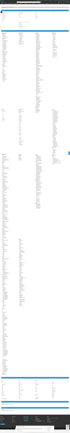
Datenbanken (4, 202)
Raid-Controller (4, 243)
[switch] (67, 429)
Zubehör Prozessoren (21, 285)
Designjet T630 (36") (55, 131)
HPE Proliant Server (37, 155)
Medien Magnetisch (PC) (4, 274)
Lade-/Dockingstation (5, 226)
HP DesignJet (53, 123)
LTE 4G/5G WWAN (38, 104)
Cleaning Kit (20, 296)
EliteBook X (36, 50)
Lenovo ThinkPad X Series (5, 298)
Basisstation (20, 156)
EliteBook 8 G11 (37, 39)
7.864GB (3, 331)
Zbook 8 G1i (54, 37)
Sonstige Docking (38, 89)
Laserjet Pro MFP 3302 (55, 120)
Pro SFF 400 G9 (4, 49)
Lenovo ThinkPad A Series (5, 350)
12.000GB (4, 250)
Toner (52, 148)
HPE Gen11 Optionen (37, 180)
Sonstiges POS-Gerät (5, 192)
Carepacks (36, 202)
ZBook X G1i (54, 41)
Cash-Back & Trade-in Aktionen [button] (39, 0)
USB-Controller (20, 283)
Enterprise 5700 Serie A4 (55, 111)
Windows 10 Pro (4, 216)
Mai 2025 (3, 403)
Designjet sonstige (55, 134)
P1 (19, 124)
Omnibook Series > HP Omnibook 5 (39, 79)
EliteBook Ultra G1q (38, 63)
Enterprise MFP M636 (55, 144)
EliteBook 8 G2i (37, 35)
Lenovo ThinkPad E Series (5, 294)
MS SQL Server (37, 164)
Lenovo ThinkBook (4, 349)
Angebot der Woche (56, 0)
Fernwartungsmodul (21, 243)
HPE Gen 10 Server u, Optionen (38, 187)
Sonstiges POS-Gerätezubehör (6, 231)
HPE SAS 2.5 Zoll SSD (38, 177)
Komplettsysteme (3, 269)
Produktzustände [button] (63, 0)
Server (2, 311)
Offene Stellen (59, 0)
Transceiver (53, 163)
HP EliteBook (4, 287)
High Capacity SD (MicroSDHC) (22, 300)
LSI (2, 390)
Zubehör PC (3, 228)
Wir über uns (68, 0)
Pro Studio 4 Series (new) (5, 37)
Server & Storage (4, 262)
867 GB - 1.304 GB (4, 333)
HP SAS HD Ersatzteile (38, 204)
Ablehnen (49, 430)
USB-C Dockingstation (38, 86)
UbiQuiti (53, 396)
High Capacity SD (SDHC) (21, 301)
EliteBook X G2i (37, 53)
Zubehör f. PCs (3, 64)
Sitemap (13, 422)
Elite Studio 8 (4, 34)
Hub (19, 246)
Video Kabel (37, 103)
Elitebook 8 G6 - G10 (38, 41)
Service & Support (38, 200)
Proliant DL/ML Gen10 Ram (38, 167)
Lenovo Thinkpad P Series (5, 296)
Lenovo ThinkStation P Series (5, 273)
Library (20, 260)
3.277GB (3, 326)
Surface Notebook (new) (37, 110)
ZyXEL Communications (4, 398)
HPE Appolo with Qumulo (38, 194)
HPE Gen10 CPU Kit (38, 188)
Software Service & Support (4, 206)
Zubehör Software (21, 294)
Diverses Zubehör (4, 79)
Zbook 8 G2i (54, 39)
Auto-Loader (20, 257)
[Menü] (68, 425)
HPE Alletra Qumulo (38, 193)
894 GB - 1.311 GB (4, 334)
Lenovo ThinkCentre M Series (5, 272)
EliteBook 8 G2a (37, 38)
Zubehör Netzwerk (4, 361)
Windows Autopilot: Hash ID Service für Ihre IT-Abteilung (7, 404)
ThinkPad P (20, 123)
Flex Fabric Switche (55, 161)
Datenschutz (13, 421)
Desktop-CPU (20, 269)
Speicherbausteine (4, 319)
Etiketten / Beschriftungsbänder (6, 187)
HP (52, 384)
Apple (36, 379)
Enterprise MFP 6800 (55, 119)
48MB (3, 306)
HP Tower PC (3, 50)
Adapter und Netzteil (38, 102)
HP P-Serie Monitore (21, 38)
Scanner (2, 193)
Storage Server (20, 263)
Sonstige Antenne (4, 156)
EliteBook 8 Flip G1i (38, 48)
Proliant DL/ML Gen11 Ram (38, 168)
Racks (2, 309)
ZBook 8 (53, 35)
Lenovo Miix (4, 348)
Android (3, 213)
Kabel (20, 271)
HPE (2, 385)
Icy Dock (53, 385)
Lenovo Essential (4, 347)
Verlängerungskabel (4, 177)
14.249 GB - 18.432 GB (5, 325)
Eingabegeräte (3, 165)
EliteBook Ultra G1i (38, 62)
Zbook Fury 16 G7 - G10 (55, 47)
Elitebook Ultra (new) (37, 61)
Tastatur (3, 166)
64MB (3, 307)
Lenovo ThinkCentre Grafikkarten (6, 258)
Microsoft (3, 391)
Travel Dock (37, 87)
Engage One (4, 63)
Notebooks (3, 285)
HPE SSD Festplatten (37, 174)
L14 (19, 131)
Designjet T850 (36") (55, 132)
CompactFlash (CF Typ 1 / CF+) (22, 297)
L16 (19, 132)
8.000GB (3, 256)
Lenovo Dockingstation (21, 144)
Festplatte (20, 270)
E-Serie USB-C (20, 37)
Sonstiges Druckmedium (5, 189)
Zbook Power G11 (54, 49)
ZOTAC (19, 397)
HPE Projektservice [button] (50, 0)
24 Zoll (3, 119)
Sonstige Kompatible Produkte (6, 219)
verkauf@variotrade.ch (39, 421)
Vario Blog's (3, 409)
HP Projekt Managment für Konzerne (50, 421)
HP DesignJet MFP (54, 135)
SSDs (2, 321)
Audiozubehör (20, 155)
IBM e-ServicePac (4, 346)
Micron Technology (54, 390)
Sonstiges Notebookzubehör (5, 227)
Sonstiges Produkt (4, 284)
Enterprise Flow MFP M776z (55, 117)
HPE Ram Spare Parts (38, 206)
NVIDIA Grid (4, 259)
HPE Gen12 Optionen (37, 179)
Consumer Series (37, 74)
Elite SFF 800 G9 (4, 48)
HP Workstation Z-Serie (4, 54)
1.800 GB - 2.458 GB (5, 323)
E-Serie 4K (20, 34)
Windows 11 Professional (5, 217)
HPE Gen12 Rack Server (38, 156)
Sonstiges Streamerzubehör (22, 262)
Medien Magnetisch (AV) (4, 179)
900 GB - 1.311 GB (4, 335)
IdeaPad (19, 110)
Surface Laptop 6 (37, 111)
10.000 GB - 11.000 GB (5, 249)
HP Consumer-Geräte (4, 66)
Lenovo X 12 (20, 134)
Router (20, 249)
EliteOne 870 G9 (4, 36)
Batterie (3, 161)
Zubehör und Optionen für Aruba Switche (57, 162)
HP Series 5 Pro (20, 40)
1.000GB (3, 247)
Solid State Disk (20, 281)
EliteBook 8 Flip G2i (38, 49)
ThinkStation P (4, 76)
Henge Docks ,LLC (20, 384)
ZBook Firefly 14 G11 (55, 52)
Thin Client (4, 62)
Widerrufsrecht (13, 420)
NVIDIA (2, 392)
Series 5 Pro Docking (21, 41)
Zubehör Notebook (4, 225)
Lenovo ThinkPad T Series (5, 297)
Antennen (3, 155)
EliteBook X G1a (37, 52)
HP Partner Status (48, 420)
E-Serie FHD (20, 36)
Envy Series (37, 76)
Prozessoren (3, 300)
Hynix (19, 385)
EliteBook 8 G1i (37, 36)
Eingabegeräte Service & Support (5, 167)
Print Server (20, 248)
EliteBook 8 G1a (37, 37)
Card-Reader (3, 162)
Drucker (2, 163)
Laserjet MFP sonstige (55, 122)
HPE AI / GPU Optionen (37, 178)
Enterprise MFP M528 (55, 142)
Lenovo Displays (3, 118)
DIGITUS (36, 383)
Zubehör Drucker (3, 224)
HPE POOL (3, 260)
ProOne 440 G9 (4, 38)
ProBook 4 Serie (37, 64)
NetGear (36, 391)
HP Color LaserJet (54, 110)
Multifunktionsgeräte (54, 147)
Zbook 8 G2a (54, 38)
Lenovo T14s (20, 121)
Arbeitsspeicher (4, 78)
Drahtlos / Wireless (54, 155)
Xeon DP (3, 313)
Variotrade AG (36, 398)
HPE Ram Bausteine (37, 165)
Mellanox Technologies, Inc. (21, 390)
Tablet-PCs (3, 212)
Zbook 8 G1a (54, 36)
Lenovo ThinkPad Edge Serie (5, 351)
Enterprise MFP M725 (55, 145)
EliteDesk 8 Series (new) (5, 40)
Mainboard (20, 273)
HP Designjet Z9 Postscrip (55, 133)
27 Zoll (3, 120)
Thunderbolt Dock (38, 85)
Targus (19, 396)
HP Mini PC (3, 39)
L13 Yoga (20, 130)
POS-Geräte (3, 191)
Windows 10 (4, 215)
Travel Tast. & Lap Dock (38, 101)
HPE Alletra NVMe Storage (38, 192)
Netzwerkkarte (20, 276)
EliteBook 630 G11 (38, 60)
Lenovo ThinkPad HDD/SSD (5, 336)
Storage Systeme (3, 337)
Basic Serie (37, 75)
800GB (3, 332)
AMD (2, 379)
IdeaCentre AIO (4, 73)
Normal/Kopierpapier (5, 188)
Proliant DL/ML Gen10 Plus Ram (39, 166)
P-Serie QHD (20, 39)
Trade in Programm (49, 422)
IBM (35, 385)
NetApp (19, 391)
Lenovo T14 (20, 120)
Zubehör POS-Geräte (4, 230)
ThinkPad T (20, 119)
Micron (36, 390)
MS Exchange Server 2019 (38, 163)
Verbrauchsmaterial (38, 201)
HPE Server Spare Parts (37, 203)
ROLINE (53, 392)
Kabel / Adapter (3, 175)
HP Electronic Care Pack (5, 245)
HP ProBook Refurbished (38, 65)
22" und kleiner (4, 111)
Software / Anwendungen (4, 201)
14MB (3, 301)
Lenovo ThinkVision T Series (5, 360)
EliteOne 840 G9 (4, 35)
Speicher (3, 320)
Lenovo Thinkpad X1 (5, 299)
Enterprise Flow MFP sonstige (56, 146)
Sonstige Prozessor (4, 312)
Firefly (52, 51)
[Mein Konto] (63, 2)
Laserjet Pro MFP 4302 (55, 121)
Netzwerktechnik (4, 261)
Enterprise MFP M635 (55, 143)
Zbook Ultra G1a (54, 34)
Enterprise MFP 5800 (55, 118)
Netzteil (20, 275)
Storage (36, 191)
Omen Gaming (37, 78)
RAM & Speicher (37, 99)
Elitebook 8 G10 (37, 40)
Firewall (20, 244)
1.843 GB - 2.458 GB (5, 324)
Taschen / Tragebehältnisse (4, 218)
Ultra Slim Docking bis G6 (38, 88)
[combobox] (28, 2)
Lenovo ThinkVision (4, 359)
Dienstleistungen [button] (45, 0)
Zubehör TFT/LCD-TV (5, 237)
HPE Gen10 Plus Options (38, 190)
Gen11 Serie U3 (37, 175)
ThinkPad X (20, 133)
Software (36, 161)
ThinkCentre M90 (4, 75)
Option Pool (20, 143)
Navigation (4, 203)
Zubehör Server (3, 372)
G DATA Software (3, 384)
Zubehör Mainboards (21, 284)
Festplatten (3, 246)
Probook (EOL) (37, 73)
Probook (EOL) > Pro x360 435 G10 (39, 66)
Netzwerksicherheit (21, 247)
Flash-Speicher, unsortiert (21, 299)
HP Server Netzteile (38, 205)
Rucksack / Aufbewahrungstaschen (39, 92)
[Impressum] (59, 2)
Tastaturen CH (4, 65)
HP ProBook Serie (4, 345)
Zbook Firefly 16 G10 (55, 54)
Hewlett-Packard (37, 384)
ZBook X (53, 40)
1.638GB (3, 322)
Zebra (2, 397)
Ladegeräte (3, 178)
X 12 (19, 135)
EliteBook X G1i (37, 51)
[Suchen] (40, 2)
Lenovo (20, 142)
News (0, 420)
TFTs (2, 356)
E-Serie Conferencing (21, 35)
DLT (19, 298)
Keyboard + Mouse (38, 91)
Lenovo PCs (3, 72)
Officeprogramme (38, 98)
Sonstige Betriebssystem (5, 214)
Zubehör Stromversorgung (22, 286)
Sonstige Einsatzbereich (5, 176)
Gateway (53, 156)
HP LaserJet (53, 136)
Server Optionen (37, 199)
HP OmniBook (4, 288)
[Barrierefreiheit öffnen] (1, 12)
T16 (19, 122)
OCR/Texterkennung (5, 204)
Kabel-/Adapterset (21, 272)
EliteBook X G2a (37, 54)
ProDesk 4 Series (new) (5, 41)
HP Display (3, 110)
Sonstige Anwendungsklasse (5, 205)
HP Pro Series (4, 271)
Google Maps (1, 421)
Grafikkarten (3, 257)
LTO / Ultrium (4, 275)
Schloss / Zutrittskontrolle (5, 200)
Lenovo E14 (20, 117)
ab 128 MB (4, 308)
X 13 (19, 136)
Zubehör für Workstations (5, 61)
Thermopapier (4, 190)
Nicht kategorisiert (3, 283)
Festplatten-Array (4, 338)
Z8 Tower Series (4, 60)
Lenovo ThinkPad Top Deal (21, 111)
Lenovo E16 (20, 118)
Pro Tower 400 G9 (4, 53)
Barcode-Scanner (4, 194)
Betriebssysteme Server (38, 162)
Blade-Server (20, 258)
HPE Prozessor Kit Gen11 (38, 181)
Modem (20, 274)
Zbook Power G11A (55, 50)
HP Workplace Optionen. (37, 90)
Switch (3, 281)
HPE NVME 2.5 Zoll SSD (38, 176)
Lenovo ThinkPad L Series (5, 295)
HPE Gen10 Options (38, 189)
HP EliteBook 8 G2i (38, 34)
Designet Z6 (54, 124)
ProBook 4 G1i (37, 67)
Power (52, 48)
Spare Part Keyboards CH (38, 100)
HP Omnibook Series (38, 77)
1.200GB (3, 248)
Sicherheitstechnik (4, 199)
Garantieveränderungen (38, 97)
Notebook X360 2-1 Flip (37, 47)
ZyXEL (52, 397)
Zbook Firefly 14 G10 (55, 53)
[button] (61, 2)
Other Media (4, 180)
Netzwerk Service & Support (4, 181)
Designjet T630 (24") (55, 130)
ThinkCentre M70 (4, 74)
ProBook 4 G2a (37, 72)
